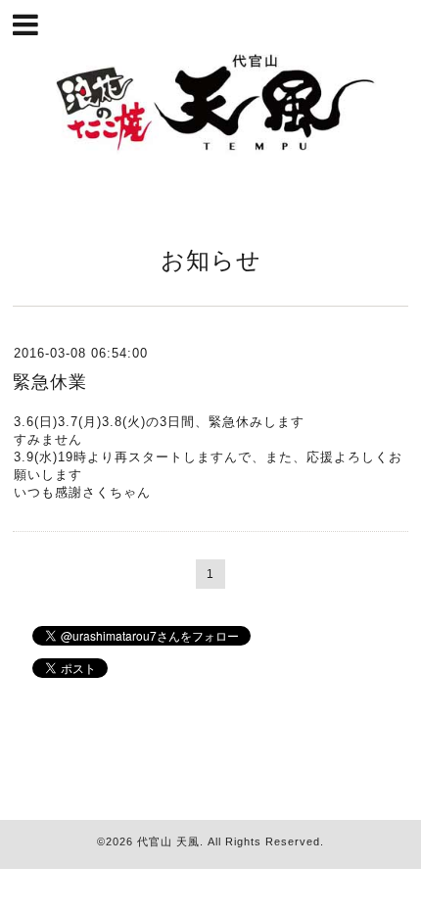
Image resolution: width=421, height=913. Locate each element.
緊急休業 (50, 382)
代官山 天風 (168, 841)
